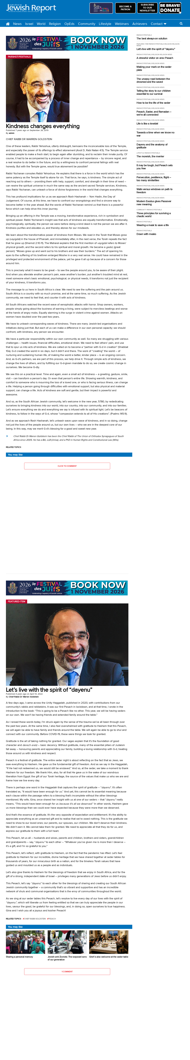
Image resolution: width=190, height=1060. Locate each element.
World (41, 23)
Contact (157, 23)
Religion (55, 23)
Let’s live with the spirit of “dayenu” (156, 49)
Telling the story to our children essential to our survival (154, 92)
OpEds (69, 23)
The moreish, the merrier (150, 156)
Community (86, 23)
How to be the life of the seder (153, 102)
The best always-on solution (152, 38)
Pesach (52, 919)
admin (11, 133)
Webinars (122, 23)
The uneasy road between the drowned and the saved (153, 80)
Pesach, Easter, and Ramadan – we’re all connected (154, 113)
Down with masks (146, 234)
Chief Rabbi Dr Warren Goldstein (24, 696)
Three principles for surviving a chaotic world (154, 215)
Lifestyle (105, 23)
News (17, 23)
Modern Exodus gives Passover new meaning (154, 203)
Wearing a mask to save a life (153, 225)
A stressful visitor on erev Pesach (155, 58)
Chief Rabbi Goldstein (35, 919)
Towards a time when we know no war (155, 134)
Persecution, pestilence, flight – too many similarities (154, 179)
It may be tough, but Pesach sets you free (154, 167)
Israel (29, 23)
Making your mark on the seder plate (154, 68)
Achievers (139, 23)
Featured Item (142, 44)
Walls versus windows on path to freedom (154, 191)
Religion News (166, 54)
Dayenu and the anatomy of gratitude (152, 146)
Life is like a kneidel (147, 123)
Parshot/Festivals (144, 35)
